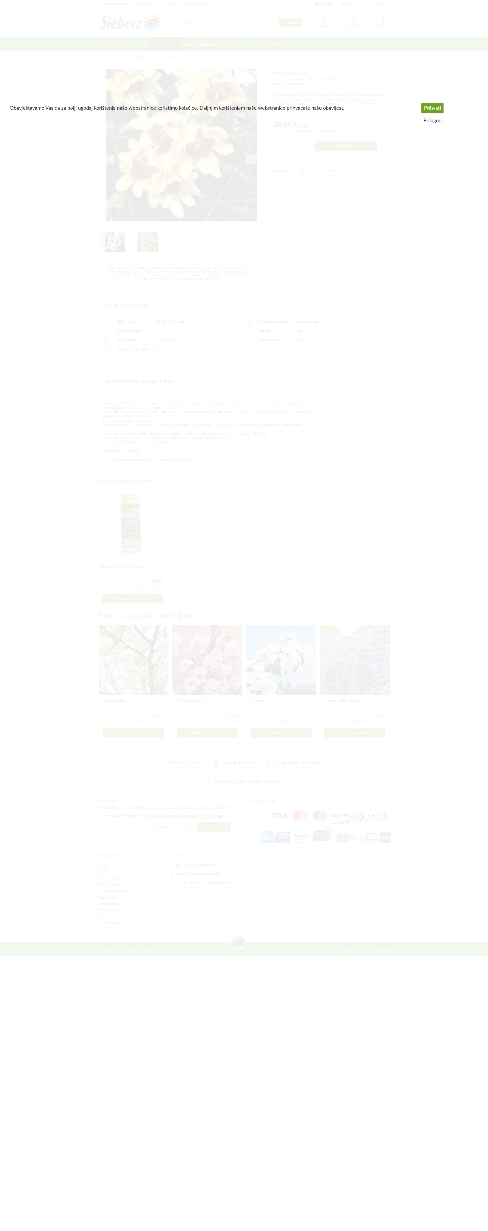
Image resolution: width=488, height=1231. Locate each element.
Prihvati (432, 108)
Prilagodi (433, 120)
